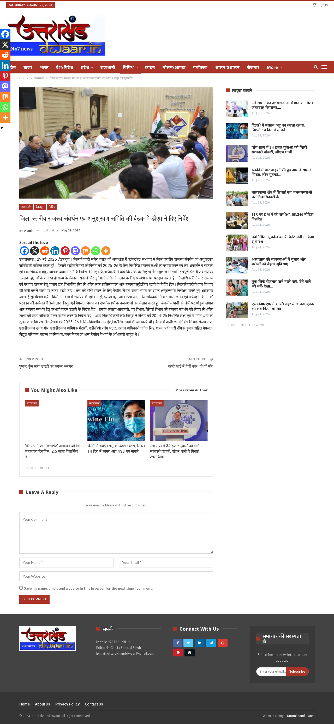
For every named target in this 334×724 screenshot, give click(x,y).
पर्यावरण (200, 67)
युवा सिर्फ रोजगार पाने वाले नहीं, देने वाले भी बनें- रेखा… (281, 284)
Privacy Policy (67, 704)
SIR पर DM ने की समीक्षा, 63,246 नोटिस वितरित (282, 217)
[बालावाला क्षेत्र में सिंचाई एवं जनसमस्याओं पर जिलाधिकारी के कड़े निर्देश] (237, 198)
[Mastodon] (75, 250)
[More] (105, 250)
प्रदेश (85, 67)
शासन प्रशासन (227, 67)
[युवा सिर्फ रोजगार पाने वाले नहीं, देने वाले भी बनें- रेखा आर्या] (237, 287)
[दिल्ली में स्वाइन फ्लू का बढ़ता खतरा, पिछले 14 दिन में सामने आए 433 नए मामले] (116, 420)
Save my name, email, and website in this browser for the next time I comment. (88, 588)
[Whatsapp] (95, 250)
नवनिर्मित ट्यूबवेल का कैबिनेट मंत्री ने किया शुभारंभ (283, 239)
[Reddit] (44, 250)
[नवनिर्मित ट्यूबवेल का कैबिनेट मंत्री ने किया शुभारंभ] (237, 243)
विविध (128, 67)
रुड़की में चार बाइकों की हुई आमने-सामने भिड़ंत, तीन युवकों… (281, 172)
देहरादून (40, 207)
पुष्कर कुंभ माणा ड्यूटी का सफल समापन (46, 366)
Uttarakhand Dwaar (301, 716)
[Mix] (85, 250)
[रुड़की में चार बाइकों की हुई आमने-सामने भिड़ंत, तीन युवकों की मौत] (237, 175)
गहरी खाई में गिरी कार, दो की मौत (190, 366)
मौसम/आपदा (174, 67)
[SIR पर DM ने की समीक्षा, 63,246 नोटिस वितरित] (237, 220)
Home (24, 704)
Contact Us (94, 704)
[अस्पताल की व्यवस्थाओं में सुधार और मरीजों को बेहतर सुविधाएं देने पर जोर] (237, 265)
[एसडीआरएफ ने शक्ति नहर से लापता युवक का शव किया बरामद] (237, 310)
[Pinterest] (65, 250)
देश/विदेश (64, 67)
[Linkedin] (54, 250)
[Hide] (2, 128)
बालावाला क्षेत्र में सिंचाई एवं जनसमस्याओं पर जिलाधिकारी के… (282, 194)
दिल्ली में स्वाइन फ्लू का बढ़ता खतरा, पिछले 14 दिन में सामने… (278, 127)
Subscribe (297, 671)
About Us (42, 704)
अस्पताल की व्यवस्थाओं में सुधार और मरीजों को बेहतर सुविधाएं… (279, 261)
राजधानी (107, 67)
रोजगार (253, 67)
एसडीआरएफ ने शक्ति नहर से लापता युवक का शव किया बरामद (283, 306)
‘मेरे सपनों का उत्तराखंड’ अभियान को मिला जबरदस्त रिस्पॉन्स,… (282, 105)
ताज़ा (27, 67)
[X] (34, 250)
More (272, 67)
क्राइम (150, 67)
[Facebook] (24, 250)
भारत (44, 67)
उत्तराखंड (26, 207)
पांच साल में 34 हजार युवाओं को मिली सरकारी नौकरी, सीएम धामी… (279, 149)
